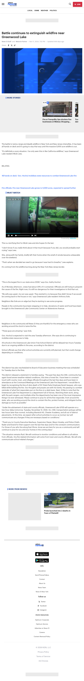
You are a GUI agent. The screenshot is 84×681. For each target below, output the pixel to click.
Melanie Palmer (21, 41)
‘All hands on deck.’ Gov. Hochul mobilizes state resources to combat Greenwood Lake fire (39, 176)
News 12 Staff (6, 41)
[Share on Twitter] (11, 45)
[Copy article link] (15, 45)
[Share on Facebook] (8, 45)
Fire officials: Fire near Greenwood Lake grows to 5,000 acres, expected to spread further (39, 188)
